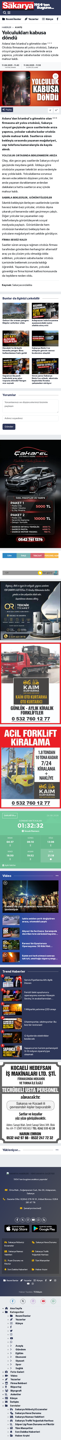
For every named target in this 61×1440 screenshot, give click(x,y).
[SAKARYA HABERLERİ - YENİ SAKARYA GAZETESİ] (28, 6)
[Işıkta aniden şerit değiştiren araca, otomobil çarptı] (11, 920)
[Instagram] (27, 1219)
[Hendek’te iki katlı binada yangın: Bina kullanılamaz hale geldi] (16, 338)
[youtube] (43, 1301)
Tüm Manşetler (42, 1260)
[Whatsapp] (38, 1219)
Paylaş (9, 110)
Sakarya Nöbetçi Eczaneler (14, 1244)
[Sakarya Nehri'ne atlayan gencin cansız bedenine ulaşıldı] (45, 338)
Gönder (9, 426)
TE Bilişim (37, 1292)
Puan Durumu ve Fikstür (13, 1262)
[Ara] (4, 13)
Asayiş (19, 1346)
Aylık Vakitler (10, 865)
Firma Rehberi (18, 1383)
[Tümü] (57, 1150)
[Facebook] (17, 1219)
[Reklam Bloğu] (30, 494)
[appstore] (17, 1229)
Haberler (6, 27)
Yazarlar (33, 19)
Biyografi (15, 1391)
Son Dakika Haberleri (18, 1269)
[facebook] (12, 1301)
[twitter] (22, 1301)
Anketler (15, 1394)
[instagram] (33, 1301)
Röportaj (15, 1387)
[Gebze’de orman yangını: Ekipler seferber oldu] (16, 311)
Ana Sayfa (16, 1308)
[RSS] (43, 1219)
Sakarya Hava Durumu (46, 1242)
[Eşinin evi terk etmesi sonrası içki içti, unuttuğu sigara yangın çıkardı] (11, 957)
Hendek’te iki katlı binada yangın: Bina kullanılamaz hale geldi (15, 350)
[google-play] (44, 1229)
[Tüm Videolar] (57, 876)
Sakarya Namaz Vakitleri (13, 1253)
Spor (18, 1364)
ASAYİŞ (18, 27)
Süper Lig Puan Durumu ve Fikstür (34, 1424)
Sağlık (19, 1368)
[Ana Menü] (9, 13)
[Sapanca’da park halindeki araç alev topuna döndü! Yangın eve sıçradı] (16, 366)
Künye (49, 19)
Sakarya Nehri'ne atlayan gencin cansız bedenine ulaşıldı (43, 350)
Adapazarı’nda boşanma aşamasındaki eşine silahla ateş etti (45, 323)
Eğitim (19, 1353)
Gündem (20, 1349)
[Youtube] (33, 1219)
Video (13, 1376)
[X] (22, 1219)
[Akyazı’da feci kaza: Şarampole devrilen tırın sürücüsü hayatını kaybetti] (11, 932)
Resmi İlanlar (13, 19)
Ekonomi (20, 1357)
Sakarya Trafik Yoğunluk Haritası (40, 1253)
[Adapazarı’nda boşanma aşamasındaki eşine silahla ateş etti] (45, 311)
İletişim (14, 1402)
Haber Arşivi (41, 1269)
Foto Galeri (17, 1372)
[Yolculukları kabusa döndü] (30, 88)
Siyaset (19, 1361)
